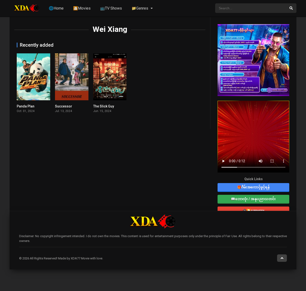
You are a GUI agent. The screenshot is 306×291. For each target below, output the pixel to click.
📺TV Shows (111, 8)
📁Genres (139, 8)
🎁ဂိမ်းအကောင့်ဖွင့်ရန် (253, 187)
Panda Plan (25, 106)
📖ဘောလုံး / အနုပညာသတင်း (253, 199)
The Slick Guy (103, 106)
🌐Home (56, 8)
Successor (63, 106)
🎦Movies (82, 8)
